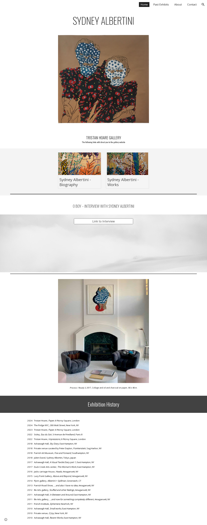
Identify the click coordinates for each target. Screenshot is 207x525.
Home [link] (144, 4)
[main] (103, 20)
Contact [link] (192, 4)
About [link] (178, 4)
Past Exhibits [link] (161, 4)
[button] (203, 4)
